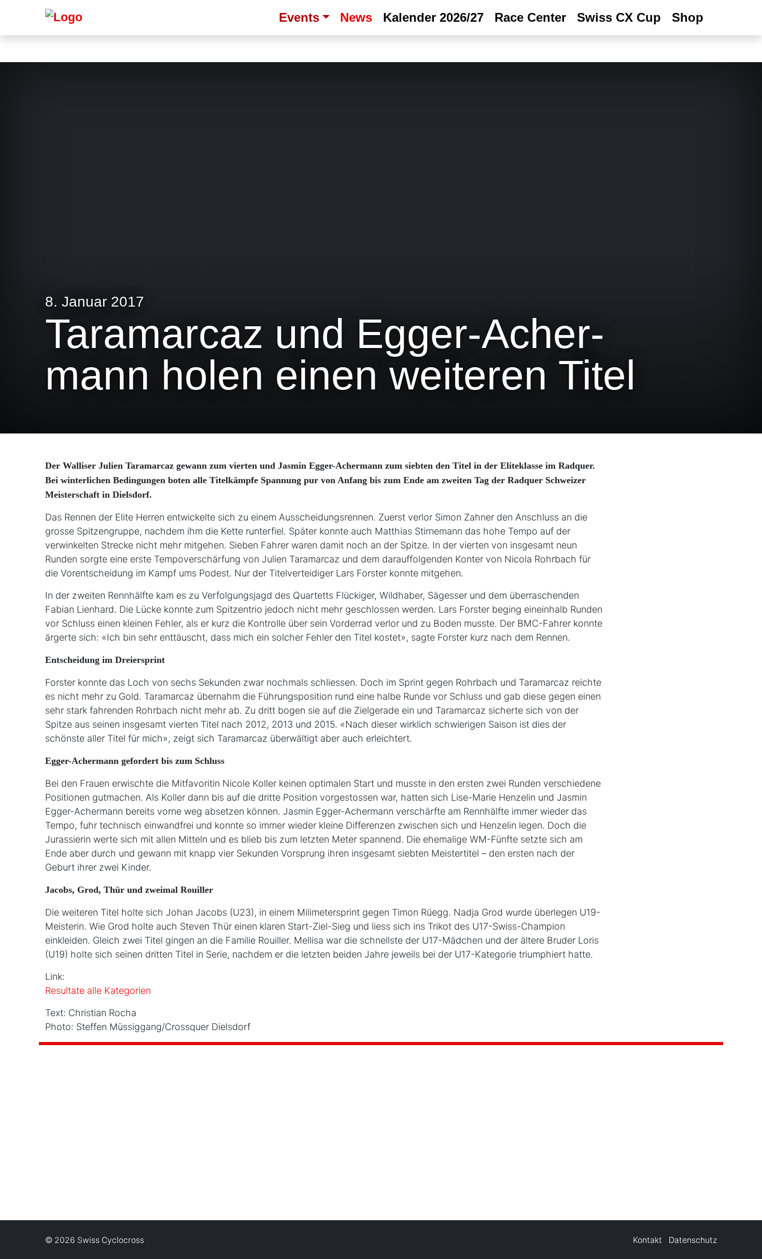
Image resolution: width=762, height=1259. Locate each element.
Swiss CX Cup (619, 17)
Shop (687, 17)
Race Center (530, 17)
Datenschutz (693, 1240)
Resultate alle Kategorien (98, 990)
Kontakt (647, 1240)
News (356, 17)
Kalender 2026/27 (433, 17)
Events (299, 17)
